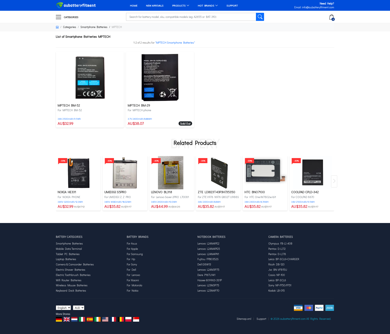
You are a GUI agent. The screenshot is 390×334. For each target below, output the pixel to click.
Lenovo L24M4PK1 (208, 254)
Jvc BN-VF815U (277, 270)
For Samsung (135, 254)
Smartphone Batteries (93, 27)
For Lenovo (133, 275)
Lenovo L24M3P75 (208, 270)
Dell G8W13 (204, 264)
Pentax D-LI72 (277, 249)
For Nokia (132, 290)
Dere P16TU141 (206, 275)
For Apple (132, 249)
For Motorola (134, 285)
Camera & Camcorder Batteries (75, 264)
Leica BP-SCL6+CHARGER (283, 259)
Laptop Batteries (66, 259)
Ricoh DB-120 (276, 264)
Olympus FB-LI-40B (280, 243)
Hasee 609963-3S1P (209, 280)
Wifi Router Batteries (68, 280)
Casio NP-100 (276, 275)
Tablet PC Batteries (68, 254)
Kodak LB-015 (276, 290)
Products (179, 5)
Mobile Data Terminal (69, 249)
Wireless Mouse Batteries (72, 285)
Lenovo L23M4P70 (208, 290)
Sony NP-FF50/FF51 (279, 285)
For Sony (132, 264)
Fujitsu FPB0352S (208, 259)
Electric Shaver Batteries (70, 270)
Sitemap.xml (244, 319)
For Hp (131, 259)
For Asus (132, 243)
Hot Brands (206, 5)
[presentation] (334, 181)
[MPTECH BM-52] (90, 77)
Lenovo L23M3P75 (208, 285)
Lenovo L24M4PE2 (208, 243)
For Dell (131, 270)
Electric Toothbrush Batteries (73, 275)
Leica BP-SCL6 (277, 280)
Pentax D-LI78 (277, 254)
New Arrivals (155, 5)
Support (232, 5)
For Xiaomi (133, 280)
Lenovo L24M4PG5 (208, 249)
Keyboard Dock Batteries (71, 290)
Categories (70, 17)
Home (133, 5)
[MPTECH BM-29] (160, 77)
